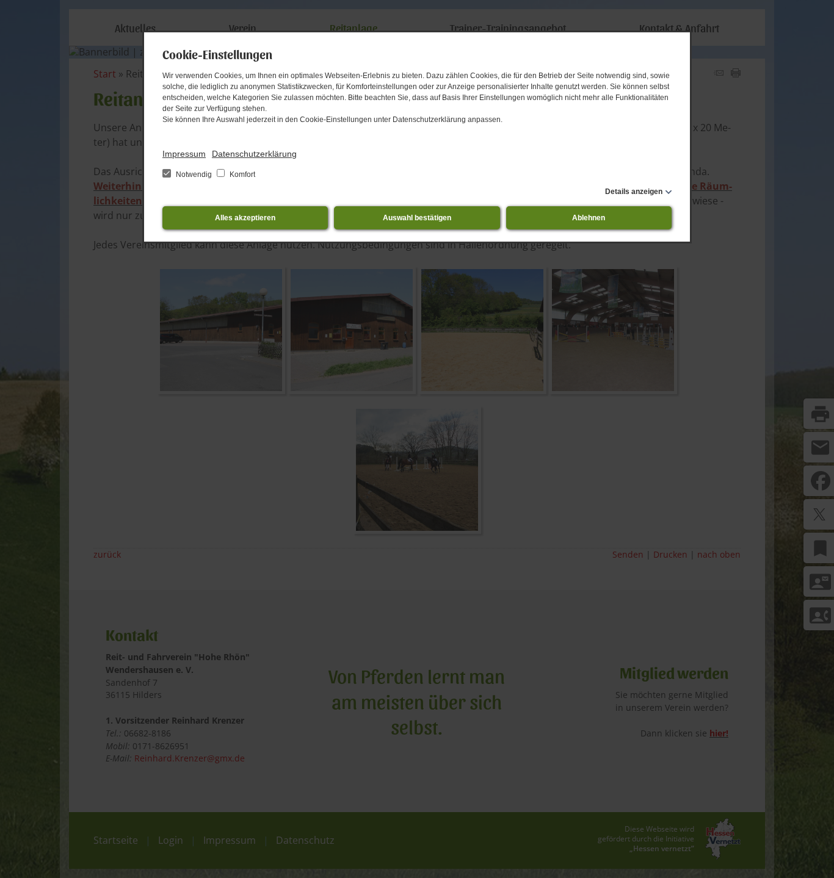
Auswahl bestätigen (417, 218)
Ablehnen (588, 218)
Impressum (184, 154)
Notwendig (194, 174)
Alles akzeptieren (245, 218)
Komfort (241, 174)
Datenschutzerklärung (254, 154)
